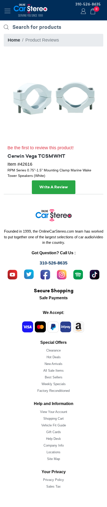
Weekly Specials (54, 384)
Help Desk (53, 439)
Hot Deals (54, 357)
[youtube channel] (12, 273)
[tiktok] (94, 273)
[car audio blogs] (78, 273)
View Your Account (53, 412)
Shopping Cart (53, 418)
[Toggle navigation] (7, 11)
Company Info (54, 445)
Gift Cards (53, 432)
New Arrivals (53, 364)
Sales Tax (53, 486)
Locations (53, 452)
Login (82, 11)
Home (14, 40)
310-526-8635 (88, 4)
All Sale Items (53, 370)
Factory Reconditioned (53, 391)
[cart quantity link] (92, 10)
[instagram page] (61, 273)
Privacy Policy (53, 480)
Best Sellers (53, 377)
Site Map (53, 459)
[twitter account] (29, 273)
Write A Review (53, 187)
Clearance (53, 350)
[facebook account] (45, 273)
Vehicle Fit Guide (53, 425)
